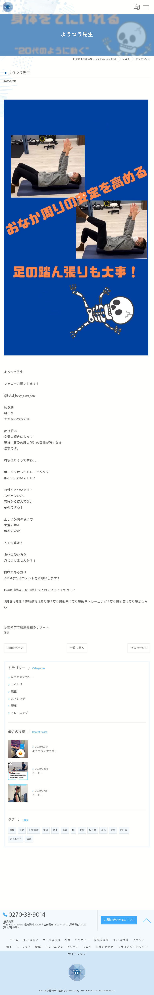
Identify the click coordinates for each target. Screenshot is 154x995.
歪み (103, 830)
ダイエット (16, 839)
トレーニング (19, 713)
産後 (65, 830)
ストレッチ (18, 699)
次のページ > (139, 648)
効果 (55, 830)
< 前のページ (15, 648)
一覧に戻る (77, 648)
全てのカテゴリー (22, 677)
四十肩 (124, 830)
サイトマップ (77, 954)
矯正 (14, 691)
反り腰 (92, 830)
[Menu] (145, 6)
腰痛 (6, 633)
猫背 (28, 839)
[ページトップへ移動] (147, 920)
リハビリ (16, 684)
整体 (45, 830)
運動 (21, 830)
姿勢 (113, 830)
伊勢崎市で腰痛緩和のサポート (26, 627)
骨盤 (81, 830)
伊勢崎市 (33, 830)
